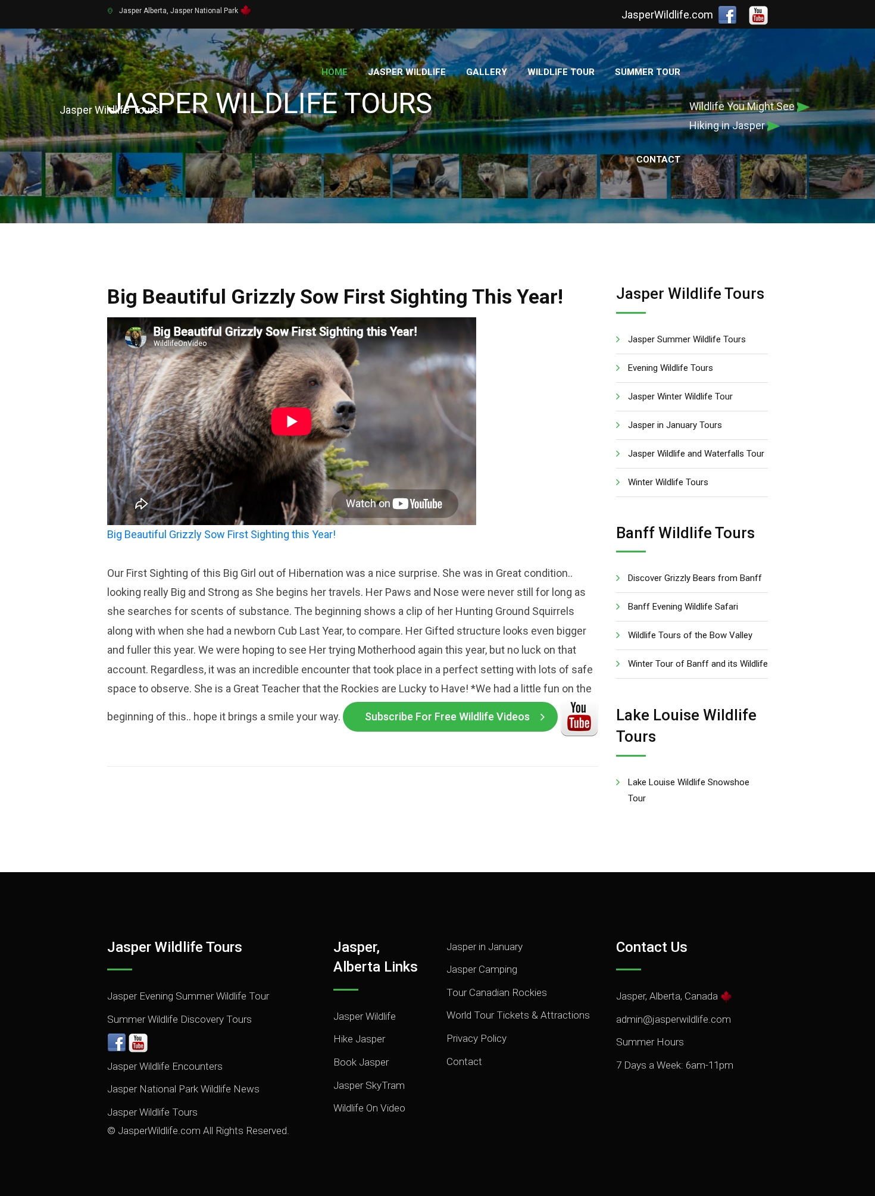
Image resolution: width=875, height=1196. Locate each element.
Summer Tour (647, 72)
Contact (658, 159)
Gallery (486, 72)
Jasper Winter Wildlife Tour (680, 396)
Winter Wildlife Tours (668, 482)
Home (334, 72)
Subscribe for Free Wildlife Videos (447, 716)
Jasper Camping (481, 969)
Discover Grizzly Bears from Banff (695, 578)
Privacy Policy (476, 1038)
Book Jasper (361, 1062)
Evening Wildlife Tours (670, 368)
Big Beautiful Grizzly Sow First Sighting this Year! (221, 534)
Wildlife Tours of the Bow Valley (690, 635)
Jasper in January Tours (675, 425)
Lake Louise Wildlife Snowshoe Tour (688, 790)
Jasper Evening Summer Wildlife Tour (188, 996)
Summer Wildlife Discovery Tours (179, 1019)
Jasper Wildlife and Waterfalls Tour (696, 453)
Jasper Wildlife (407, 72)
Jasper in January (484, 947)
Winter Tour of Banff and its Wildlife (698, 663)
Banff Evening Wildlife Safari (683, 606)
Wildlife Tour (561, 72)
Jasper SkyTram (369, 1085)
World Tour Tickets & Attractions (518, 1015)
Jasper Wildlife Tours (152, 1112)
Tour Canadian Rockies (496, 992)
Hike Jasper (359, 1039)
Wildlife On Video (369, 1108)
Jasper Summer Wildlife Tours (687, 339)
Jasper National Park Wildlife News (183, 1089)
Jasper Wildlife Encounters (165, 1066)
